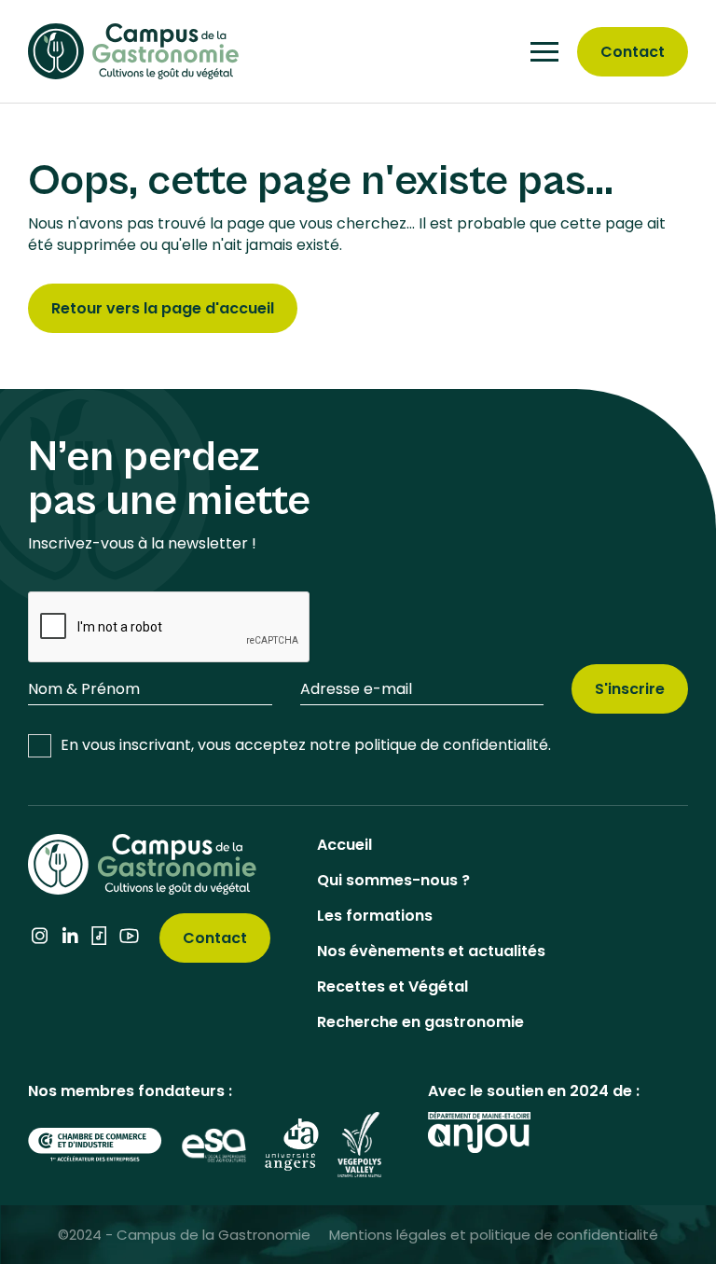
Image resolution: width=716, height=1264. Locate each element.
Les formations (375, 915)
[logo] (133, 50)
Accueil (344, 844)
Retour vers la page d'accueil (162, 308)
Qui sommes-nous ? (393, 880)
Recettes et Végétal (392, 986)
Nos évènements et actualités (431, 951)
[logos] (95, 1144)
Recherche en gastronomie (420, 1022)
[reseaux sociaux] (39, 938)
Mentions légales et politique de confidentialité (493, 1234)
